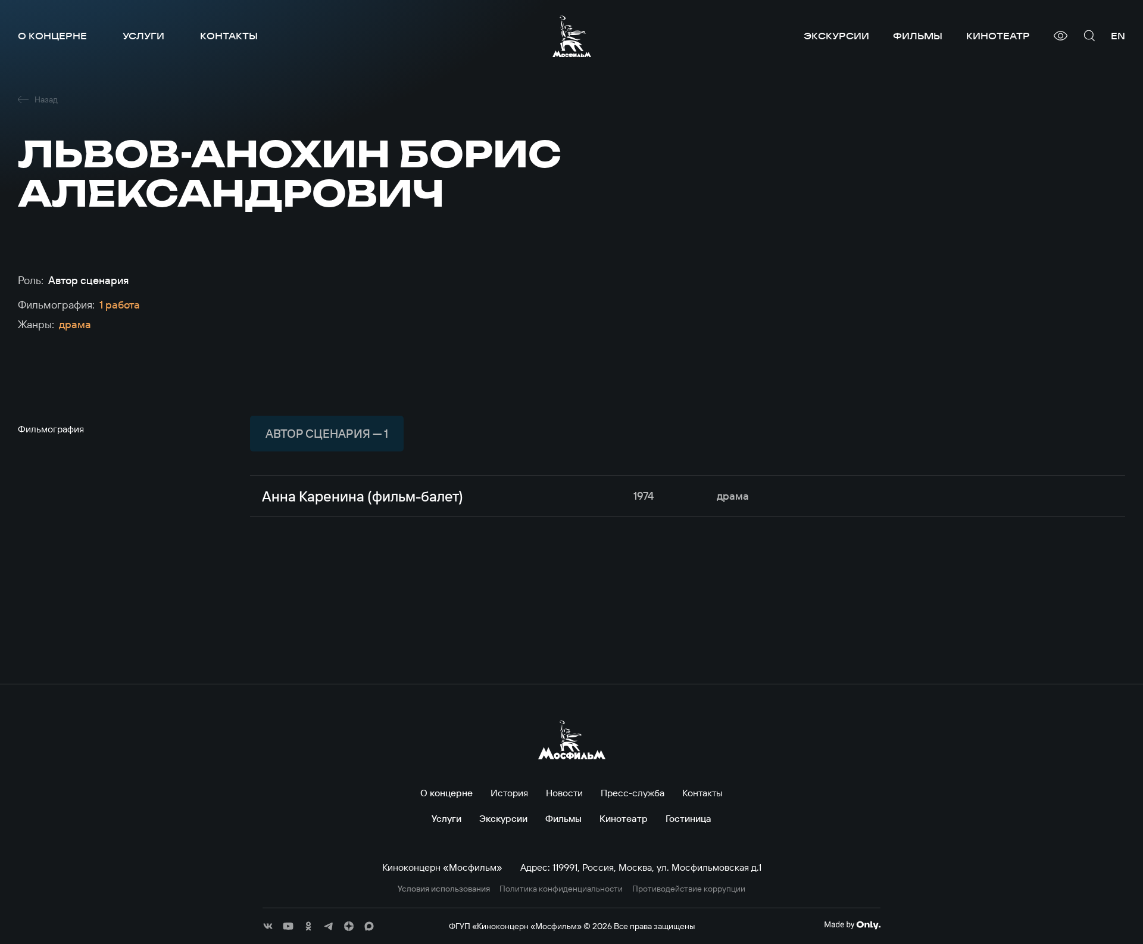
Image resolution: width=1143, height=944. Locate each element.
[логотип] (571, 36)
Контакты (229, 36)
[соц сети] (268, 926)
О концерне (52, 36)
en (1118, 36)
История (509, 793)
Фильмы (917, 36)
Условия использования (444, 889)
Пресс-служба (632, 793)
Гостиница (688, 818)
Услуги (143, 36)
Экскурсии (836, 36)
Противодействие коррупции (688, 889)
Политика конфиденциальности (561, 889)
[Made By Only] (852, 925)
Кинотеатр (998, 36)
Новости (564, 793)
